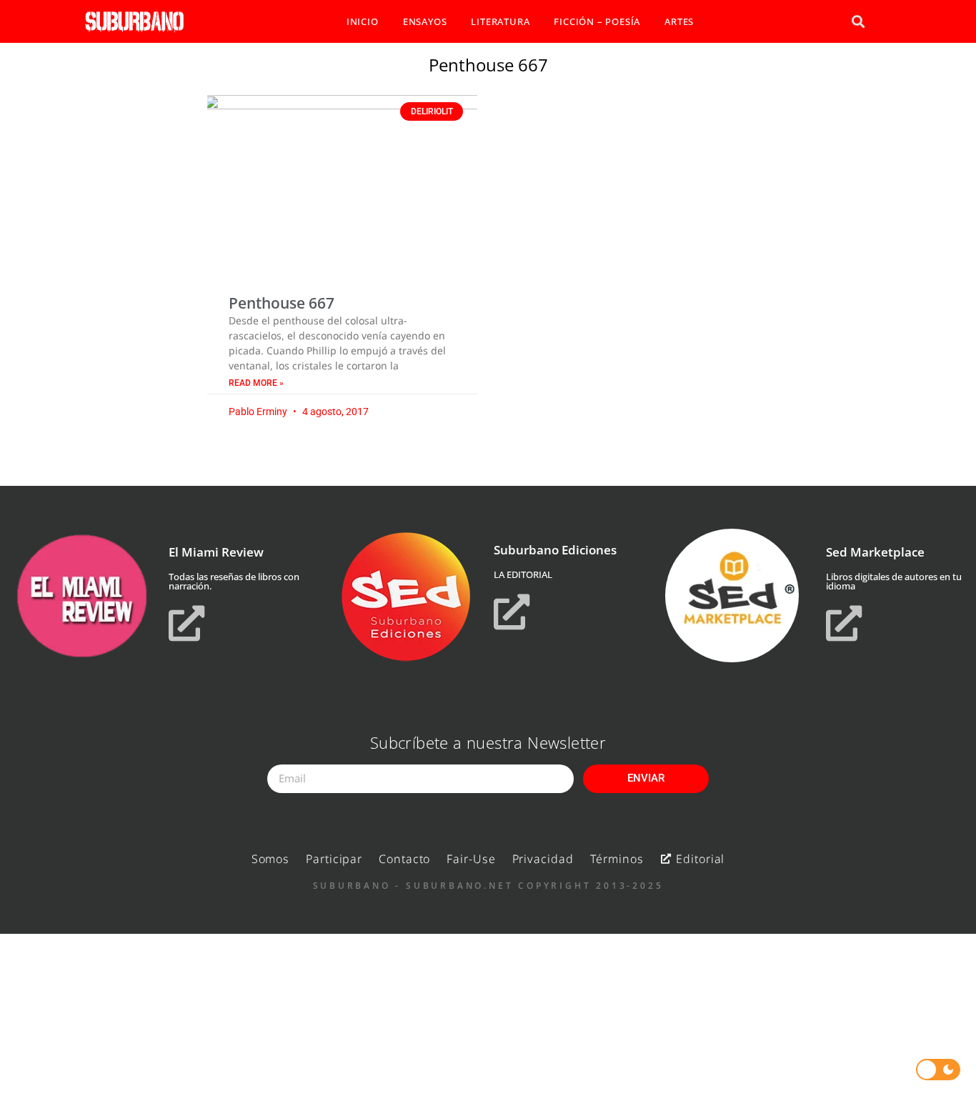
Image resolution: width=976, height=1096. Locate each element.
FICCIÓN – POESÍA (597, 21)
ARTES (679, 21)
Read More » (256, 383)
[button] (858, 22)
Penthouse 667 (281, 303)
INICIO (363, 21)
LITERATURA (500, 21)
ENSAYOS (425, 21)
